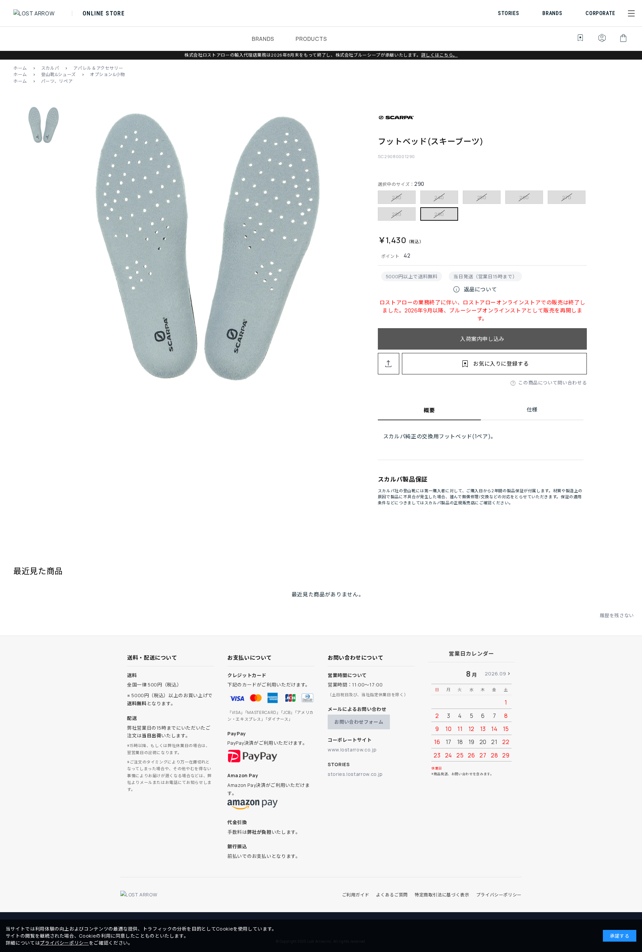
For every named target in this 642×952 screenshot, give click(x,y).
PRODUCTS (311, 39)
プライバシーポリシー (499, 895)
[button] (631, 13)
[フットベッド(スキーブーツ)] (201, 249)
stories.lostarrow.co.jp (355, 774)
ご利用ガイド (355, 895)
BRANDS (263, 39)
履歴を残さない (617, 615)
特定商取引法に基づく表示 (442, 895)
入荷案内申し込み (482, 339)
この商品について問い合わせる (552, 382)
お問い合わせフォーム (358, 722)
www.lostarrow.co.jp (352, 749)
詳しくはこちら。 (439, 55)
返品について (474, 289)
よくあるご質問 (392, 895)
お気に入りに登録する (501, 363)
